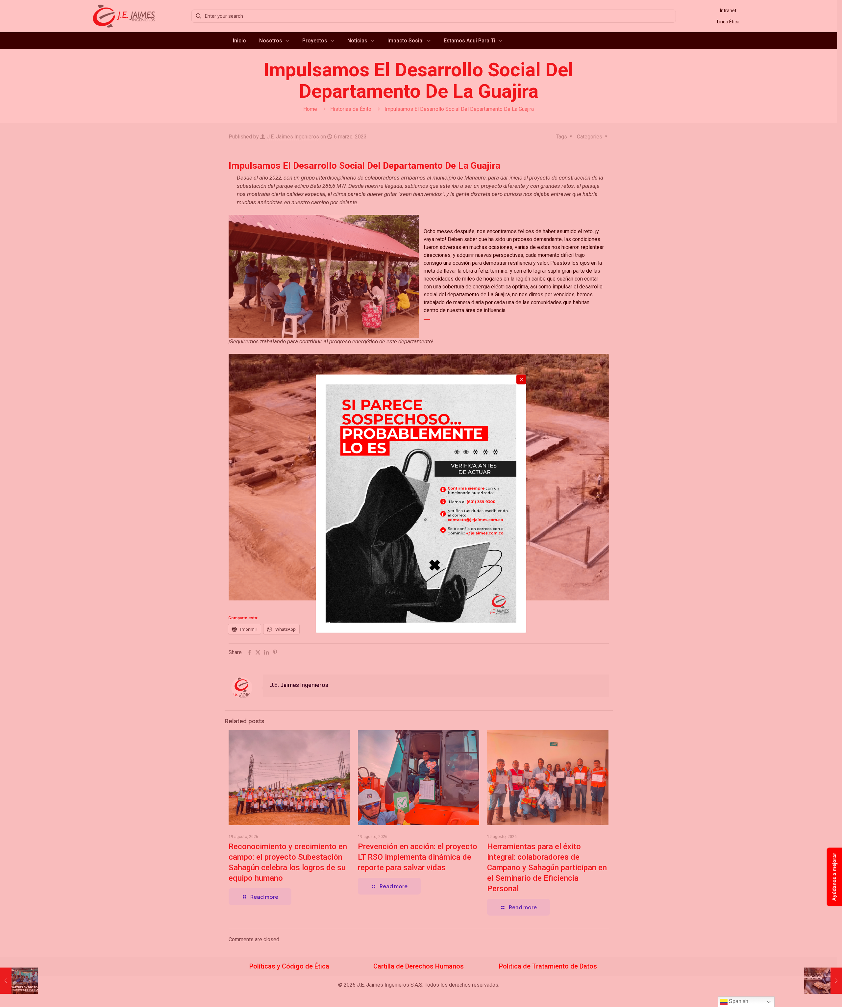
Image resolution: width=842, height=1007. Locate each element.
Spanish (738, 1001)
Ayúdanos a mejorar (834, 877)
